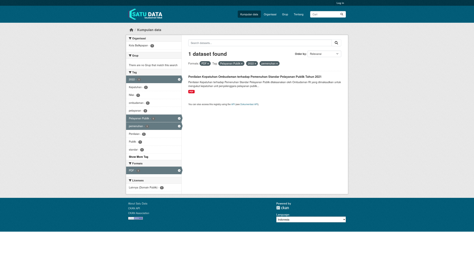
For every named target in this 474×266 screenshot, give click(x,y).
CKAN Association (138, 213)
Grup (285, 14)
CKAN (282, 208)
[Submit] (342, 14)
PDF (191, 91)
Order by (300, 54)
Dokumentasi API (249, 104)
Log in (340, 3)
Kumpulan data (249, 14)
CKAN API (134, 208)
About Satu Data (137, 203)
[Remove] (208, 63)
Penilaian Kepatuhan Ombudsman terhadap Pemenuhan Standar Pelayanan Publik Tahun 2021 (255, 76)
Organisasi (270, 14)
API (233, 104)
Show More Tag (138, 156)
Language (282, 214)
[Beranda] (131, 29)
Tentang (298, 14)
